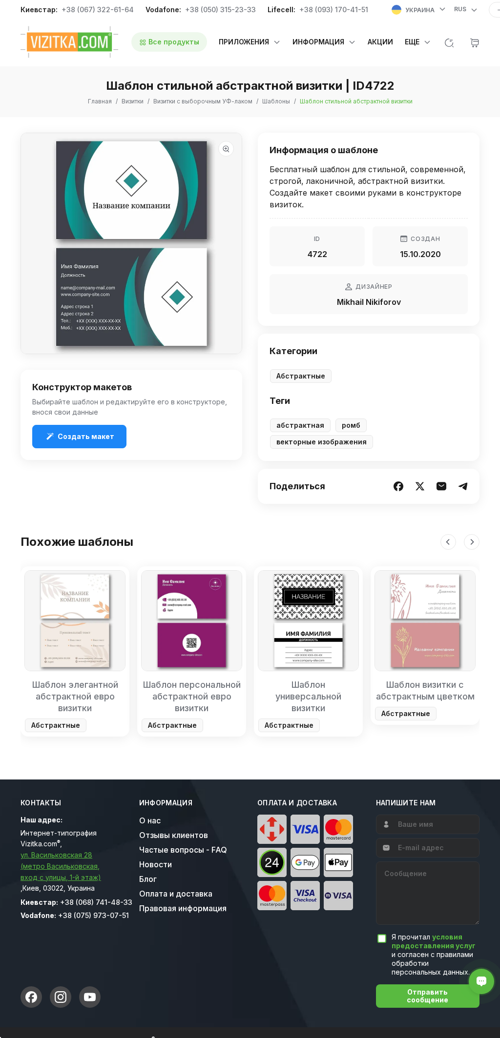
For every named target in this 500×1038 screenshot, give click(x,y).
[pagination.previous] (448, 542)
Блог (148, 879)
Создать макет (86, 436)
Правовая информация (183, 908)
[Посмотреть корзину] (474, 42)
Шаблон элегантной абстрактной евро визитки (75, 696)
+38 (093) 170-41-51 (333, 10)
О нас (150, 820)
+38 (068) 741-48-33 (96, 902)
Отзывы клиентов (173, 835)
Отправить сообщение (427, 996)
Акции (380, 42)
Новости (155, 864)
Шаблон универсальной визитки (308, 696)
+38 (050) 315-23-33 (220, 10)
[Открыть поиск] (449, 42)
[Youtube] (90, 997)
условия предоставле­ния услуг (434, 941)
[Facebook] (31, 997)
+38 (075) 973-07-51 (93, 915)
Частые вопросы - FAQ (183, 850)
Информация (166, 803)
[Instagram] (60, 997)
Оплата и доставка (175, 893)
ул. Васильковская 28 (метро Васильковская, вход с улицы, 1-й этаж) (61, 866)
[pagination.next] (471, 542)
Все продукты (172, 42)
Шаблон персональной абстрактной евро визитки (192, 696)
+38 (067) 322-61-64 (98, 10)
